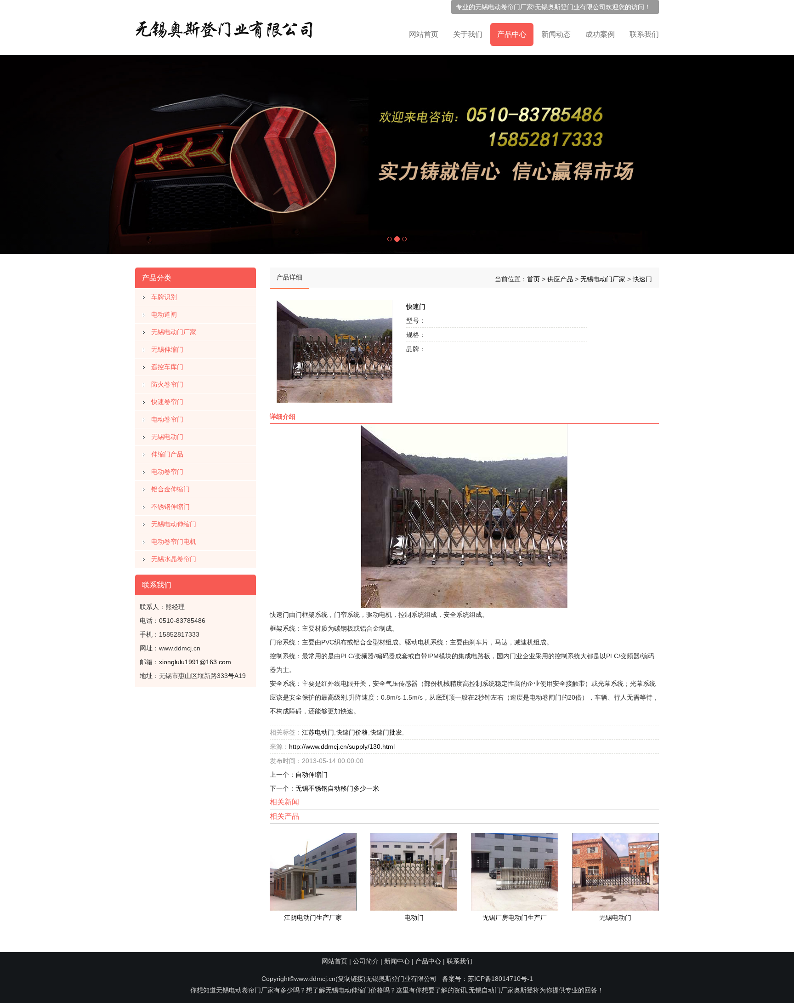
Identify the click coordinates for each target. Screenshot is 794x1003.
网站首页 (423, 34)
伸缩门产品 (167, 454)
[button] (59, 154)
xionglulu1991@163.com (195, 662)
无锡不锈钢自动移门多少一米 (337, 788)
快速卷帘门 (167, 401)
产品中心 (512, 34)
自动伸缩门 (311, 774)
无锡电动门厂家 (173, 332)
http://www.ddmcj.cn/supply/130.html (342, 746)
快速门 (642, 279)
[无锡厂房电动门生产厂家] (514, 871)
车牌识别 (164, 297)
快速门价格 (352, 732)
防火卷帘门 (167, 384)
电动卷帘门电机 (173, 541)
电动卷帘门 (167, 419)
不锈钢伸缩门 (170, 506)
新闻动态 (556, 34)
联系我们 (644, 34)
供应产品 (560, 279)
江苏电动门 (318, 732)
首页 (533, 279)
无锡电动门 (167, 436)
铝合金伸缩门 (170, 489)
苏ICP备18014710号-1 (500, 978)
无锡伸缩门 (167, 349)
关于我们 (467, 34)
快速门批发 (386, 732)
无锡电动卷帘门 (497, 7)
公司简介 (366, 961)
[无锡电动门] (615, 871)
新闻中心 (397, 961)
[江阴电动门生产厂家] (313, 871)
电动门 (414, 917)
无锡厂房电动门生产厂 (514, 917)
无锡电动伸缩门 (173, 524)
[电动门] (413, 871)
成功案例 (600, 34)
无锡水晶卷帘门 (173, 559)
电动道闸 (164, 314)
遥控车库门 (167, 366)
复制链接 (350, 978)
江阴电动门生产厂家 (313, 917)
